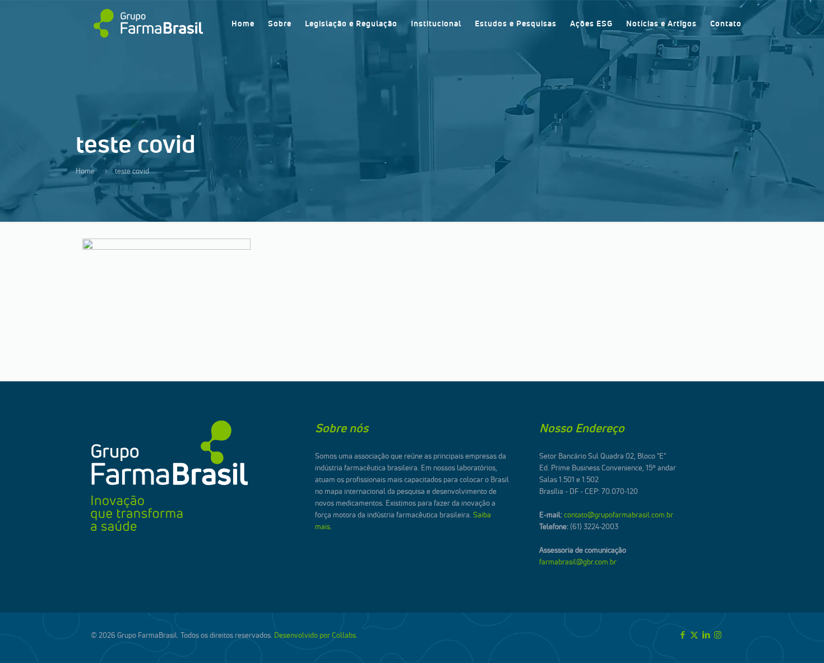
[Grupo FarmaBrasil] (148, 23)
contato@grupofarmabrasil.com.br (618, 514)
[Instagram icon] (718, 634)
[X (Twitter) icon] (694, 634)
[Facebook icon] (682, 634)
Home (85, 170)
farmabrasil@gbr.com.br (578, 561)
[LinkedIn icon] (706, 634)
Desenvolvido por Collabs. (316, 635)
